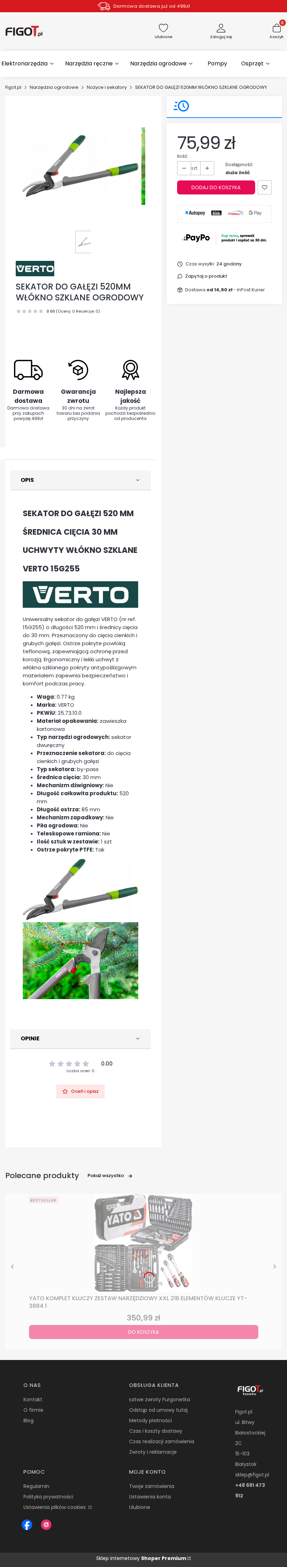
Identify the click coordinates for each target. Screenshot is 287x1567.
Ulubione (139, 1507)
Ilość (182, 156)
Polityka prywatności (48, 1496)
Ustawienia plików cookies (55, 1507)
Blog (28, 1420)
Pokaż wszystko (106, 1175)
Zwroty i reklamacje (153, 1451)
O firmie (33, 1409)
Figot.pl (13, 87)
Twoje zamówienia (151, 1486)
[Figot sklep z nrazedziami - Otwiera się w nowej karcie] (27, 1525)
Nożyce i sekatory (107, 87)
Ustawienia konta (150, 1496)
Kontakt (32, 1399)
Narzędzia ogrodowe (54, 87)
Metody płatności (150, 1420)
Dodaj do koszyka (215, 187)
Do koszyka (143, 1332)
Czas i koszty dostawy (155, 1430)
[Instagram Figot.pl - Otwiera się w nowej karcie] (46, 1525)
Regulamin (36, 1486)
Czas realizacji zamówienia (161, 1441)
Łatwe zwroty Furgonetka (159, 1399)
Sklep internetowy (141, 1558)
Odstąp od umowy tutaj (158, 1409)
